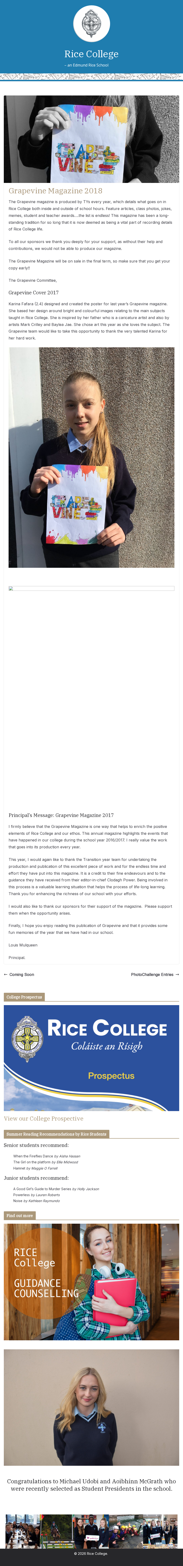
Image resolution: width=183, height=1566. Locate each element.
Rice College (91, 54)
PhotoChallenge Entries (152, 974)
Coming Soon (22, 974)
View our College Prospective (43, 1118)
